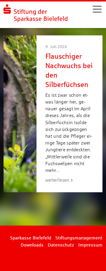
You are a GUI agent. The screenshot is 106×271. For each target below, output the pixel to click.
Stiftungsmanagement (78, 238)
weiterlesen (57, 180)
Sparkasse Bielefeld (30, 238)
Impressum (90, 245)
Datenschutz (61, 245)
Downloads (32, 245)
